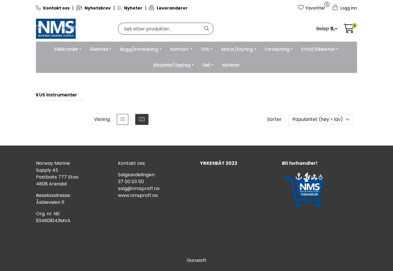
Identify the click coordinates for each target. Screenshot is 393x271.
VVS (205, 49)
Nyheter (231, 65)
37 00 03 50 (131, 181)
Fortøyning (277, 49)
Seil (206, 65)
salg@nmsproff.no (139, 188)
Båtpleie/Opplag (171, 65)
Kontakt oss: (132, 163)
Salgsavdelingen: (136, 174)
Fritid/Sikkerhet (318, 49)
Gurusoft (197, 260)
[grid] (141, 119)
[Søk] (206, 28)
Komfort (179, 49)
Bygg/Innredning (139, 49)
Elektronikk (66, 49)
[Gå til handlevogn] (349, 30)
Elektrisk (99, 49)
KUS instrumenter (56, 95)
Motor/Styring (237, 49)
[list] (122, 119)
